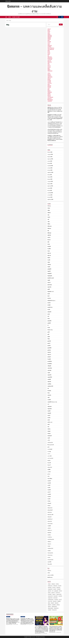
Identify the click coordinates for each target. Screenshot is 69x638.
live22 (49, 88)
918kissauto (49, 226)
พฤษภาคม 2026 (50, 158)
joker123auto (50, 284)
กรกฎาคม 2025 (50, 181)
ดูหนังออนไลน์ (50, 58)
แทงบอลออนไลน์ (50, 559)
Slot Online (49, 390)
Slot (48, 388)
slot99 (49, 32)
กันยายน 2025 (50, 176)
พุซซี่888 (49, 469)
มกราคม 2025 (50, 194)
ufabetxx (49, 428)
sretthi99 (49, 399)
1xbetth (49, 217)
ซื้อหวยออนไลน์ (50, 99)
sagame (49, 372)
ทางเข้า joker (50, 59)
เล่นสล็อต (49, 534)
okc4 (48, 316)
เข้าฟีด (49, 572)
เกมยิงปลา (49, 528)
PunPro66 (49, 352)
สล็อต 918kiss (50, 478)
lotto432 (49, 302)
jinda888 (58, 589)
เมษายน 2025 (50, 188)
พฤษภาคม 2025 (50, 185)
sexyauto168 (50, 596)
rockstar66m (50, 368)
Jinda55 (49, 280)
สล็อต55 (49, 485)
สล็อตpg (49, 501)
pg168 (49, 30)
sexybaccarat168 (50, 386)
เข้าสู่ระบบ (49, 570)
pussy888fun (50, 361)
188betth (49, 212)
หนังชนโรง (49, 75)
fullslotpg (49, 86)
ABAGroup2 (49, 232)
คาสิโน (49, 440)
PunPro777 (49, 354)
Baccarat (49, 239)
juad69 (49, 289)
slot (48, 55)
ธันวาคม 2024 (50, 197)
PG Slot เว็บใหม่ (50, 329)
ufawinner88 (50, 435)
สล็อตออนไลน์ (50, 70)
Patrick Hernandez (9, 624)
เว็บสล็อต (49, 550)
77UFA (48, 221)
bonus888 (49, 246)
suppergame (49, 406)
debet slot (49, 253)
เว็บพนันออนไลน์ (50, 548)
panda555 (49, 323)
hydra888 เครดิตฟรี (51, 278)
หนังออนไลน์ (50, 92)
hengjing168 (49, 273)
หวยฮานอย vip (50, 523)
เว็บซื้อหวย (49, 541)
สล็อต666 (49, 489)
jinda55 (49, 31)
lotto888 (49, 305)
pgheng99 (49, 85)
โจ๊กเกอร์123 (50, 61)
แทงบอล (49, 557)
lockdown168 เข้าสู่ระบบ (51, 300)
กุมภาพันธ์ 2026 (50, 165)
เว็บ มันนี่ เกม (50, 537)
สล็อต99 (49, 498)
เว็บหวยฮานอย (50, 555)
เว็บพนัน (49, 546)
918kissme (49, 228)
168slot (49, 208)
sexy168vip (49, 383)
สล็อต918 (49, 496)
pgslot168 (49, 341)
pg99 (48, 334)
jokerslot (49, 66)
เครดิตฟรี (49, 609)
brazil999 (49, 248)
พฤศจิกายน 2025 (50, 172)
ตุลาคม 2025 (50, 174)
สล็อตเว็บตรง (50, 35)
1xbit (48, 219)
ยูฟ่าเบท (49, 474)
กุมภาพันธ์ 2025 (50, 192)
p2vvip (49, 318)
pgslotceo (49, 350)
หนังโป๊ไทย (49, 46)
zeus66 (49, 437)
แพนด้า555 (49, 561)
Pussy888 (49, 359)
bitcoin (49, 244)
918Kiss (49, 223)
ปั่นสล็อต (49, 460)
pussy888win (50, 363)
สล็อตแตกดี (49, 516)
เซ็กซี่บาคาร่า (50, 530)
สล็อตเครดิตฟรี (50, 510)
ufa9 (48, 426)
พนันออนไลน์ (50, 467)
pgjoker (49, 336)
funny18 (49, 266)
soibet (49, 397)
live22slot (49, 298)
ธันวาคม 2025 (50, 170)
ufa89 (48, 424)
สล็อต (48, 63)
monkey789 (49, 311)
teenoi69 (49, 410)
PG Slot (49, 327)
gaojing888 (49, 269)
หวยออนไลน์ (50, 100)
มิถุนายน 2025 (50, 183)
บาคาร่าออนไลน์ (50, 97)
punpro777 (49, 98)
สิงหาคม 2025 (50, 179)
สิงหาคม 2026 (50, 152)
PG (52, 590)
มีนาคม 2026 (50, 163)
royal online (49, 370)
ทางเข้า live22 (50, 449)
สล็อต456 (49, 483)
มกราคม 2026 (50, 167)
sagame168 (49, 374)
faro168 (49, 259)
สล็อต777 (49, 492)
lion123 (49, 293)
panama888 (49, 320)
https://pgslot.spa (51, 49)
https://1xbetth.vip (51, 47)
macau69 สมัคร (50, 307)
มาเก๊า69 (49, 471)
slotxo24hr (49, 395)
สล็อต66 (49, 33)
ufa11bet (49, 417)
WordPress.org (50, 577)
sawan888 (49, 379)
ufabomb (49, 431)
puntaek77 (49, 356)
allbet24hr (49, 235)
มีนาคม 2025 (50, 190)
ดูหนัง (48, 89)
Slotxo (49, 392)
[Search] (57, 17)
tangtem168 (49, 408)
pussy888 (49, 41)
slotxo (49, 44)
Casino (49, 251)
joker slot (49, 60)
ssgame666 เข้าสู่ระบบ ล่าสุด (52, 401)
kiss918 (49, 52)
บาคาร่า (49, 42)
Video (62, 16)
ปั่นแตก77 (49, 465)
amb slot (49, 237)
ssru (48, 404)
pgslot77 (49, 94)
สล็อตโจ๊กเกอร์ (50, 519)
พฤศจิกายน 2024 (50, 199)
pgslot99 (49, 345)
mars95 (49, 309)
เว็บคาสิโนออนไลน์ (51, 539)
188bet (49, 210)
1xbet (48, 214)
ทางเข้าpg (49, 451)
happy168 (49, 271)
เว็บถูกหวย (49, 543)
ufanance (49, 433)
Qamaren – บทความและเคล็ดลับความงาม (34, 8)
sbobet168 (49, 381)
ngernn (49, 314)
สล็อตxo (49, 69)
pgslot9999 (49, 347)
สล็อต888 (49, 37)
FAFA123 (49, 257)
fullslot (49, 262)
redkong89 (49, 365)
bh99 (48, 241)
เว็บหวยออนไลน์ (50, 552)
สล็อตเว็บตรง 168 (50, 514)
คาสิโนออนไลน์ (50, 442)
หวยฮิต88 (49, 525)
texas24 (49, 415)
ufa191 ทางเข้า (50, 422)
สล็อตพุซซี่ (49, 503)
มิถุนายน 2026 (50, 156)
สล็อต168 (49, 480)
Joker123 (49, 282)
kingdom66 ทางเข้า (51, 291)
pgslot (49, 40)
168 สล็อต (49, 205)
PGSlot (49, 338)
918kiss (49, 72)
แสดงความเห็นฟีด (50, 575)
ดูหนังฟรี (49, 79)
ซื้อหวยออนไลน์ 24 (51, 444)
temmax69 (49, 413)
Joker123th (49, 287)
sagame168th (50, 76)
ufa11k (49, 419)
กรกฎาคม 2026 (50, 154)
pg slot (49, 51)
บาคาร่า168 (49, 83)
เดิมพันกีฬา (49, 532)
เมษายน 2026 (50, 161)
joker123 (49, 28)
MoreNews (38, 636)
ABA (48, 230)
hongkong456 (50, 275)
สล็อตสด (49, 505)
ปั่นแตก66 (49, 95)
